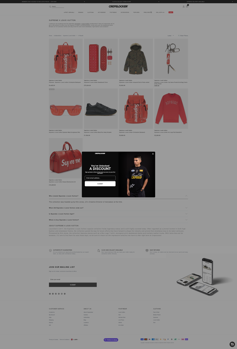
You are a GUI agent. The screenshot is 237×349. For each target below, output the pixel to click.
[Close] (153, 154)
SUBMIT (100, 184)
